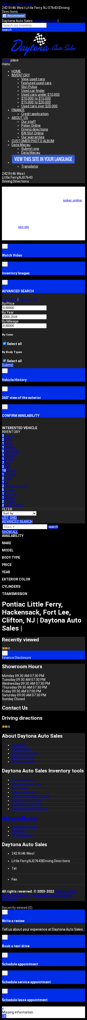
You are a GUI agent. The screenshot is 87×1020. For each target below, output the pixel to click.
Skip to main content (18, 4)
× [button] (3, 1008)
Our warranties (32, 137)
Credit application (35, 114)
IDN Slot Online (32, 133)
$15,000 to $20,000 (36, 102)
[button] (43, 30)
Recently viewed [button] (17, 908)
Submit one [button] (30, 149)
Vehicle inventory (25, 827)
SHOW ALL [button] (10, 532)
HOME (16, 71)
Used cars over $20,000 (39, 106)
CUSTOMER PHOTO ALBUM (33, 141)
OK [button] (4, 1016)
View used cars (33, 79)
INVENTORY (21, 75)
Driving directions (34, 129)
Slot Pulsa (29, 87)
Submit (7, 365)
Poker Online (31, 125)
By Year (8, 312)
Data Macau (21, 145)
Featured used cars (36, 83)
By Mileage (10, 321)
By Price (8, 303)
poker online (72, 200)
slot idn (23, 227)
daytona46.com (45, 21)
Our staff (28, 122)
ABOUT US (20, 118)
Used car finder (33, 91)
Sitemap (18, 831)
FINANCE (18, 110)
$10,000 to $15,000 (36, 98)
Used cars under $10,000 (40, 94)
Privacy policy (22, 835)
